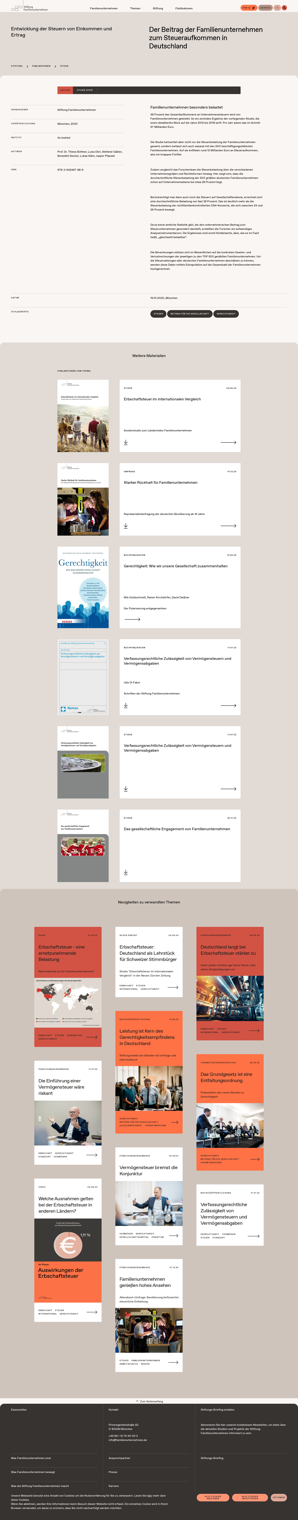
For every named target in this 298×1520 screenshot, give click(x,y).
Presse (113, 1472)
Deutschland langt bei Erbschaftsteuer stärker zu (228, 950)
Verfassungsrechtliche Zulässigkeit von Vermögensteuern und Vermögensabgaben (177, 661)
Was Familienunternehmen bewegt (33, 1472)
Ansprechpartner (119, 1458)
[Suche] (284, 7)
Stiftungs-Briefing (212, 1458)
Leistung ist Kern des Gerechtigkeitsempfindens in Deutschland (147, 1037)
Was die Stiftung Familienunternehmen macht (40, 1486)
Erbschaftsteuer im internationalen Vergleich (162, 399)
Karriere (114, 1486)
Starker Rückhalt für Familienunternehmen (160, 482)
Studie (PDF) (85, 90)
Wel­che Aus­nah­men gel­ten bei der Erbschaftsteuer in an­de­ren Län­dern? (65, 1205)
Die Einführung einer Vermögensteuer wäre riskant (61, 1087)
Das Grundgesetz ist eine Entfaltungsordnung (226, 1077)
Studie (64, 66)
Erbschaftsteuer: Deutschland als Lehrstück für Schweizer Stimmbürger (148, 953)
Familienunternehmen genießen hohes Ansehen (145, 1282)
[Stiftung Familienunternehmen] (29, 6)
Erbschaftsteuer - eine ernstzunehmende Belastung (61, 953)
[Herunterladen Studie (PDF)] (126, 442)
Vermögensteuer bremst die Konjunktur (149, 1170)
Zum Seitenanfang (151, 1401)
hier (149, 1496)
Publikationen (41, 66)
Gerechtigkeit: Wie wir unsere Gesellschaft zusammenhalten (176, 566)
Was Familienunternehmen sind (31, 1458)
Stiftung (17, 66)
